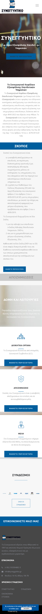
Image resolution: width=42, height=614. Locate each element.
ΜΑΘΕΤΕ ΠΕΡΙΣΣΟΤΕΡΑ (14, 269)
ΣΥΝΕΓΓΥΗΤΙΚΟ (8, 589)
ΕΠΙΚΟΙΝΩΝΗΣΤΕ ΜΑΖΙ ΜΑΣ (21, 521)
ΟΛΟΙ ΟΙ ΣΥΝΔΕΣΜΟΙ (21, 503)
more (17, 608)
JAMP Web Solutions (26, 611)
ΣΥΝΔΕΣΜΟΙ (26, 589)
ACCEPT (26, 609)
